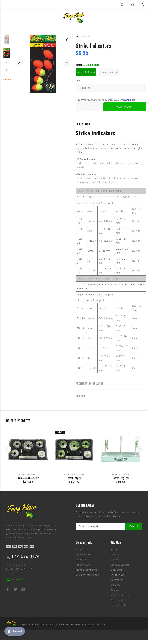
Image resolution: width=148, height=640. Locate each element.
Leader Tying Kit (74, 478)
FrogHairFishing (28, 474)
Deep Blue (116, 569)
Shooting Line (117, 574)
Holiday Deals (118, 605)
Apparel (114, 589)
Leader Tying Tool (121, 478)
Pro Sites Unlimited (95, 624)
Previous (19, 63)
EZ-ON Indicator (86, 71)
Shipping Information (87, 574)
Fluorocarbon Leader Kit (28, 478)
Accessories (116, 579)
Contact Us (82, 549)
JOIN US (133, 526)
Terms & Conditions (86, 569)
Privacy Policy (83, 564)
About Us (81, 559)
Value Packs (116, 584)
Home (113, 549)
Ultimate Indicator (109, 71)
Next (67, 63)
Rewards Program (120, 594)
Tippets (114, 559)
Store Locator (83, 554)
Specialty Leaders (119, 564)
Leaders (114, 554)
